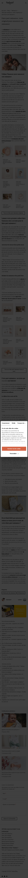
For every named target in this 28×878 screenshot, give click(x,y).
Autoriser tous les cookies (14, 448)
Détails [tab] (13, 423)
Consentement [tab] (5, 423)
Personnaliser (13, 453)
